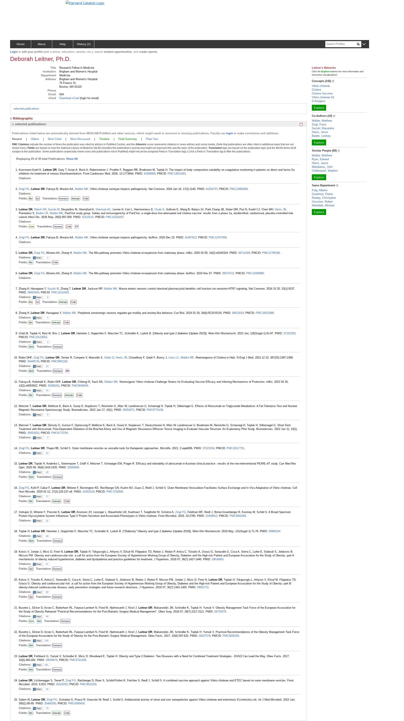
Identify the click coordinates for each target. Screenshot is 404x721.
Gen (31, 621)
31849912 (211, 515)
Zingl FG (24, 189)
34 (47, 689)
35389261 (54, 385)
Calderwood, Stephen (325, 170)
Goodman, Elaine (322, 194)
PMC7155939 (114, 491)
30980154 (274, 531)
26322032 (62, 684)
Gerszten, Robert (322, 201)
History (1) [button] (84, 44)
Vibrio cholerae (321, 85)
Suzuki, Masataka (323, 128)
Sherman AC (103, 209)
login (229, 133)
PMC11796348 (271, 252)
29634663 (217, 559)
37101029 (289, 333)
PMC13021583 (177, 173)
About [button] (41, 44)
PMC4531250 (88, 684)
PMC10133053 (38, 337)
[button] (364, 44)
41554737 (212, 189)
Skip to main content (17, 5)
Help (63, 44)
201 (46, 665)
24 (47, 536)
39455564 (33, 292)
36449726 (33, 361)
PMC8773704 (59, 432)
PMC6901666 (238, 515)
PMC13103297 (115, 217)
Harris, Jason (320, 132)
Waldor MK (81, 189)
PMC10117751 (235, 448)
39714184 (244, 252)
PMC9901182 (59, 361)
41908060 (149, 173)
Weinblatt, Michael (323, 205)
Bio (30, 198)
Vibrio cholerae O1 (323, 97)
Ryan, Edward (320, 159)
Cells (85, 198)
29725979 (220, 611)
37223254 (208, 448)
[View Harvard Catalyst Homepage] (85, 2)
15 (47, 453)
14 (47, 390)
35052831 (33, 432)
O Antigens (318, 101)
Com (31, 226)
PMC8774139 (155, 409)
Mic (31, 262)
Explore (319, 107)
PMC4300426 (76, 703)
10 (47, 472)
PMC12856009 (239, 189)
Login (14, 51)
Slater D (109, 357)
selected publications (26, 108)
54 (47, 616)
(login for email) (89, 98)
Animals (76, 198)
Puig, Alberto (319, 190)
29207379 (204, 635)
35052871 (128, 409)
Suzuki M (54, 209)
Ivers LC (174, 357)
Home (21, 44)
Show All (72, 158)
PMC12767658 (218, 237)
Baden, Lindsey (321, 135)
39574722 (228, 273)
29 (47, 592)
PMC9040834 (80, 385)
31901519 (88, 491)
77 (47, 496)
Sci (37, 198)
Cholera (316, 89)
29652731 (203, 587)
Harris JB (280, 209)
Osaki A (159, 209)
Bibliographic (23, 118)
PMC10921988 (265, 312)
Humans (63, 198)
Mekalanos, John (322, 166)
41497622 (191, 237)
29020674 (51, 660)
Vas (31, 569)
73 (47, 708)
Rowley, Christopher (324, 197)
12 (47, 521)
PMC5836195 (231, 635)
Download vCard (69, 98)
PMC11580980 (255, 273)
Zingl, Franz (319, 124)
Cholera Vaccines (322, 93)
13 (47, 366)
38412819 (238, 312)
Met (39, 621)
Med (31, 346)
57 (47, 564)
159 (46, 640)
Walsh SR (40, 209)
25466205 (50, 703)
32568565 (73, 467)
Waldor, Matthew (322, 120)
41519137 (88, 217)
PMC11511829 (60, 292)
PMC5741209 (78, 660)
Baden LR (42, 213)
